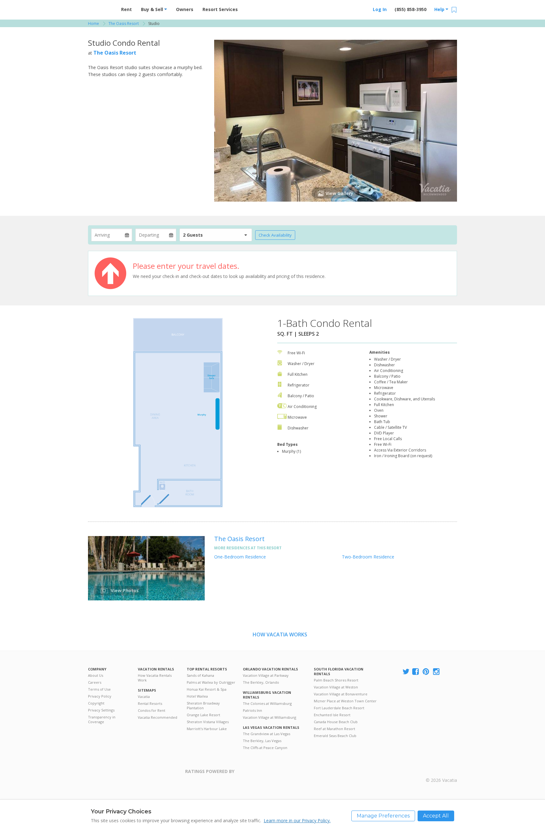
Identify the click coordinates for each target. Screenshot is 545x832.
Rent (126, 9)
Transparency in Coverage (101, 719)
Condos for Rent (151, 710)
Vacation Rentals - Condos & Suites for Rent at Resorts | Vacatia (100, 8)
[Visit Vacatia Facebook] (416, 672)
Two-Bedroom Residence (368, 557)
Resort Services (220, 9)
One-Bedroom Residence (240, 557)
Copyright (96, 703)
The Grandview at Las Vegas (266, 733)
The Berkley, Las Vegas (262, 740)
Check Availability (275, 235)
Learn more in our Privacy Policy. (297, 820)
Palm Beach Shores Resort (336, 680)
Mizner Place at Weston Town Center (345, 701)
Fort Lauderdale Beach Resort (339, 707)
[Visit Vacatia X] (405, 672)
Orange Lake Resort (203, 714)
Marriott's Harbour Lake (207, 728)
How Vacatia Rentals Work (155, 677)
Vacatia (144, 696)
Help (440, 9)
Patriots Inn (252, 710)
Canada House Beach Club (336, 721)
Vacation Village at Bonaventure (340, 694)
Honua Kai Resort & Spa (206, 689)
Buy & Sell (152, 9)
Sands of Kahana (200, 675)
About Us (95, 675)
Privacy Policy (99, 696)
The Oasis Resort (114, 52)
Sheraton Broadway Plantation (203, 705)
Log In (380, 9)
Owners (184, 9)
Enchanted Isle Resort (332, 714)
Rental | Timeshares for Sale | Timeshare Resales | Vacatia (441, 772)
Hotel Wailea (197, 696)
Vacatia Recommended (157, 717)
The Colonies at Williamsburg (267, 703)
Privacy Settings (101, 710)
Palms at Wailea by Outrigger (211, 682)
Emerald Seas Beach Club (335, 735)
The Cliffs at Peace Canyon (265, 747)
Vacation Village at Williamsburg (269, 717)
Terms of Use (99, 689)
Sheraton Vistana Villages (208, 721)
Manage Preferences (383, 816)
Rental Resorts (150, 703)
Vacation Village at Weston (336, 687)
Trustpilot (265, 775)
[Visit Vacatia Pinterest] (426, 672)
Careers (94, 682)
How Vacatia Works (280, 634)
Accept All (436, 816)
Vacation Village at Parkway (266, 675)
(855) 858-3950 (410, 9)
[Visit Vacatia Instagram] (437, 672)
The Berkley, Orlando (261, 682)
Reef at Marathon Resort (334, 728)
